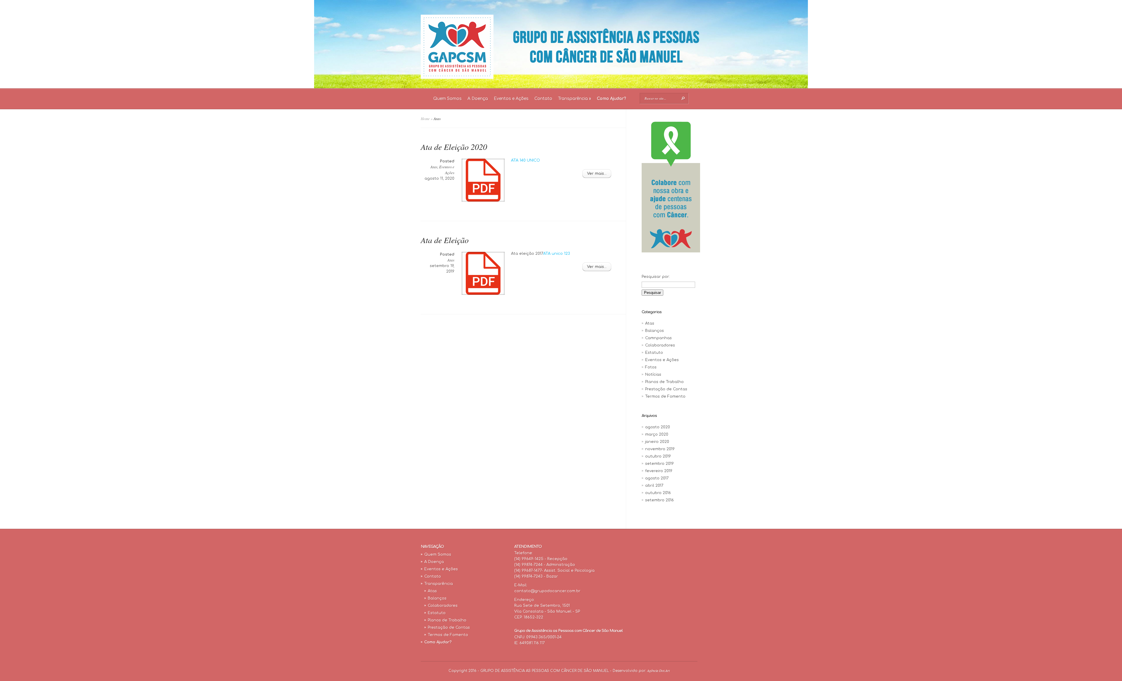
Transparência (574, 98)
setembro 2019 (659, 464)
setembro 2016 (659, 500)
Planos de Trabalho (664, 382)
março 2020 (656, 434)
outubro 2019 (658, 456)
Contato (543, 98)
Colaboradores (660, 345)
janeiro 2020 (657, 442)
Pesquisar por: (656, 277)
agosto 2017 (657, 478)
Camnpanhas (658, 338)
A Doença (478, 98)
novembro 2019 (660, 449)
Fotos (651, 367)
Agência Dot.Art (658, 670)
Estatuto (654, 353)
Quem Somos (447, 98)
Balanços (654, 331)
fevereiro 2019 (658, 471)
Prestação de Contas (666, 389)
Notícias (653, 374)
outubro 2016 (658, 493)
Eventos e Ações (511, 98)
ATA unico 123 (556, 254)
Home (425, 118)
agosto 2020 (657, 427)
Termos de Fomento (665, 396)
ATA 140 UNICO (525, 160)
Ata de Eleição (445, 239)
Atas (433, 166)
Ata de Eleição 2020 (454, 146)
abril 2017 (654, 486)
